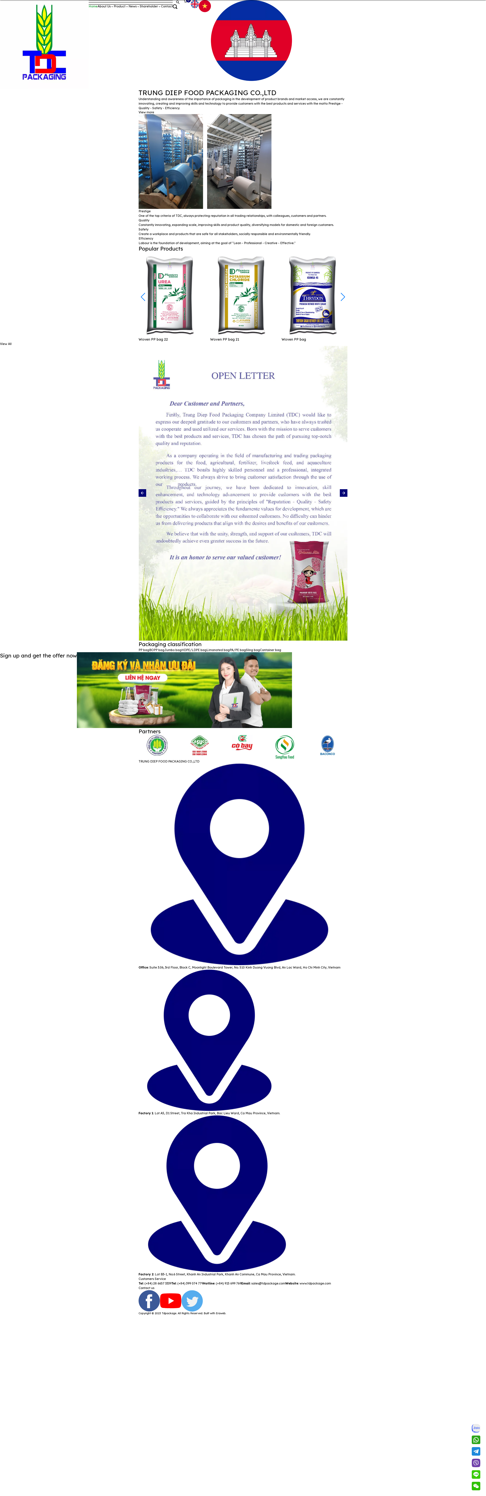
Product (119, 6)
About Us (104, 6)
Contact (167, 6)
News (133, 6)
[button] (343, 297)
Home (93, 6)
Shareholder (149, 6)
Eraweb (221, 1313)
